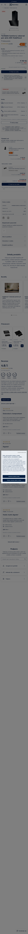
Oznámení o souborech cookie (8, 471)
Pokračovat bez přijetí (22, 452)
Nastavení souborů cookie (14, 476)
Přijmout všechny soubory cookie (14, 480)
